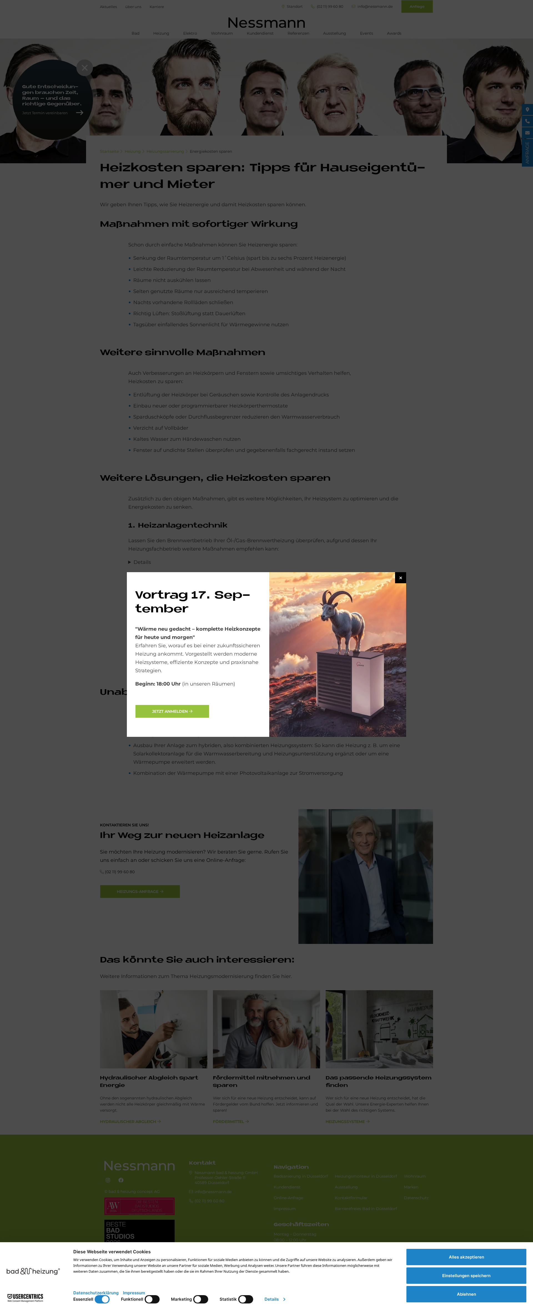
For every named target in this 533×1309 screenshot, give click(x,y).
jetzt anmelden (170, 711)
